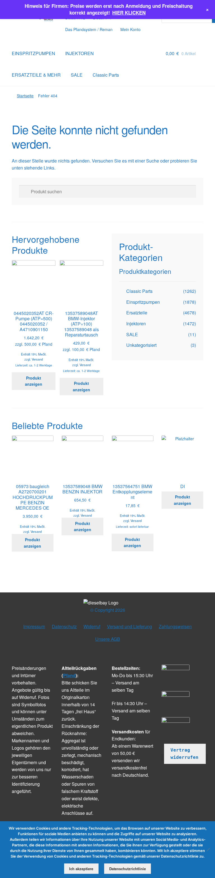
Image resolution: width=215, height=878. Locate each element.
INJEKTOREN (79, 53)
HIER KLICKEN (129, 12)
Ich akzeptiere (81, 868)
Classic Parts (106, 75)
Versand (37, 359)
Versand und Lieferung (129, 626)
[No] (208, 849)
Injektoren (136, 323)
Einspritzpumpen (143, 302)
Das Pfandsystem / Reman (89, 29)
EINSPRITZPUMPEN (33, 53)
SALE (77, 75)
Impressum (34, 626)
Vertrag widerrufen (184, 753)
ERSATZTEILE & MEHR (36, 75)
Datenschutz (64, 626)
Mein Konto (130, 29)
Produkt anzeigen (33, 381)
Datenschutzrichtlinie (127, 868)
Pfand (69, 675)
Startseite (25, 95)
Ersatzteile (136, 312)
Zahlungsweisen (175, 626)
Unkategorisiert (141, 345)
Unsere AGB (107, 639)
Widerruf (91, 626)
